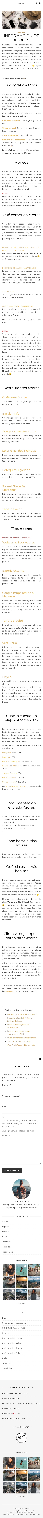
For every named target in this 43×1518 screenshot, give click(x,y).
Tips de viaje (7, 1252)
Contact (5, 1333)
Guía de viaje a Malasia (12, 1343)
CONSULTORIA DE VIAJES (13, 1328)
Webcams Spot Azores (18, 542)
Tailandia (6, 1247)
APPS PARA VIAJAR (11, 1398)
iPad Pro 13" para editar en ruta (21, 1045)
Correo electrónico (11, 1096)
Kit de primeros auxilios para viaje (21, 1038)
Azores (22, 32)
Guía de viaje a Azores (12, 1338)
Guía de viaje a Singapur (13, 1348)
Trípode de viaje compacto (19, 1041)
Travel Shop (7, 1368)
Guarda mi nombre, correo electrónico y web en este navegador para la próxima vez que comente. (20, 1124)
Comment (6, 1135)
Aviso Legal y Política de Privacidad (21, 1511)
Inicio (4, 1358)
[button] (9, 1270)
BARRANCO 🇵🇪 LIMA (11, 1413)
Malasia (5, 1232)
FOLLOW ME (21, 1303)
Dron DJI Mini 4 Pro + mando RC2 (22, 1014)
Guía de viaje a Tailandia (13, 1353)
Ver (24, 78)
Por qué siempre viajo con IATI (15, 1393)
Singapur (6, 1242)
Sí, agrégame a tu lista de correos (19, 1131)
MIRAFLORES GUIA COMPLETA (16, 1418)
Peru (4, 1237)
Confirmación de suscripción (14, 1323)
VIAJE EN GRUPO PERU (10, 1514)
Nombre (6, 1085)
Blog (4, 1318)
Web (4, 1107)
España (5, 1227)
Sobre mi (6, 1363)
